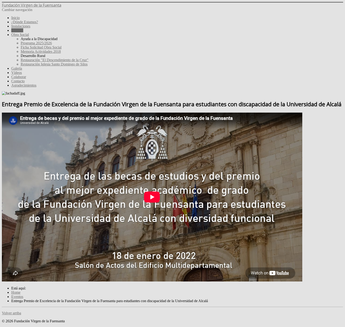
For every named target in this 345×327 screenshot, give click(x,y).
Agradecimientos (23, 85)
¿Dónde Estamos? (24, 22)
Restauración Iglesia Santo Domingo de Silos (54, 64)
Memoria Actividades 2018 (41, 51)
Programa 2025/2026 (36, 43)
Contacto (18, 81)
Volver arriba (11, 313)
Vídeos (16, 73)
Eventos (17, 30)
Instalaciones (20, 26)
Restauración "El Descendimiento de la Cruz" (54, 60)
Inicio (15, 18)
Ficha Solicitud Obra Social (41, 47)
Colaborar (18, 77)
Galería (16, 68)
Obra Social (20, 35)
